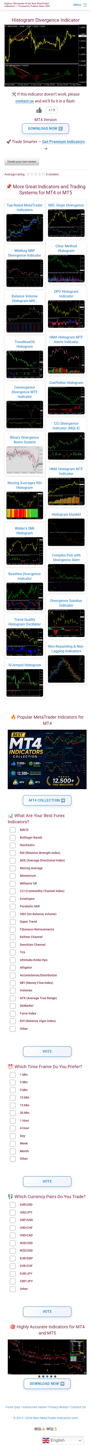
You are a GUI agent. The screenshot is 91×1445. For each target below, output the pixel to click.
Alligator (26, 967)
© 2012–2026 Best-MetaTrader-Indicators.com (45, 1418)
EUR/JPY (26, 1274)
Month (24, 1151)
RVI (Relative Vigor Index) (38, 1021)
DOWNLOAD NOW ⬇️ (45, 128)
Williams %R (28, 883)
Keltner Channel (31, 937)
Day (22, 1136)
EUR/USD (26, 1205)
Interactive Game (34, 1407)
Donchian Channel (33, 945)
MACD (24, 830)
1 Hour (24, 1121)
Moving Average (31, 868)
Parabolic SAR (30, 906)
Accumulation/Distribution (38, 975)
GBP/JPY (26, 1281)
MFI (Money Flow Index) (36, 983)
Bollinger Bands (31, 837)
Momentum (28, 876)
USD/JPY (26, 1212)
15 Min (24, 1105)
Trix (22, 952)
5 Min (24, 1090)
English (57, 1440)
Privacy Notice (58, 1407)
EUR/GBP (26, 1258)
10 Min (24, 1097)
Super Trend (28, 922)
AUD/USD (26, 1243)
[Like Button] (39, 110)
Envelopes (27, 899)
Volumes (26, 990)
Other (24, 1029)
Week (24, 1143)
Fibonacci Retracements (37, 929)
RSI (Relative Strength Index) (40, 853)
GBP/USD (26, 1220)
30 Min (24, 1113)
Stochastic (27, 845)
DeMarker (27, 1006)
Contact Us (78, 1407)
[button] (9, 1357)
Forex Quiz (13, 1407)
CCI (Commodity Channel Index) (42, 891)
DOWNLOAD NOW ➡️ (47, 1384)
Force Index (28, 1013)
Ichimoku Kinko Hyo (33, 960)
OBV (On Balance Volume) (38, 914)
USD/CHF (26, 1228)
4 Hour (24, 1128)
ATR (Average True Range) (38, 998)
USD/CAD (26, 1235)
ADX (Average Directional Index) (42, 860)
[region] (47, 1358)
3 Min (24, 1082)
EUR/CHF (26, 1266)
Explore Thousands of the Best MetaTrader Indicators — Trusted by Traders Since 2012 (27, 5)
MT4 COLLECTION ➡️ (47, 800)
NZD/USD (26, 1250)
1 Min (24, 1075)
